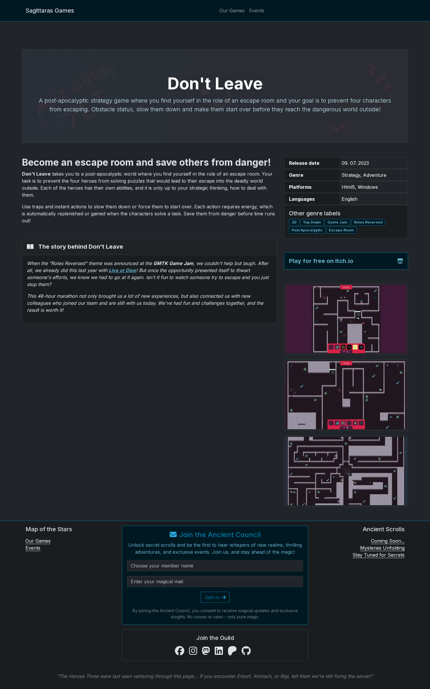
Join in (211, 597)
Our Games (232, 10)
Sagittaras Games (49, 10)
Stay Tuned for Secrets (378, 555)
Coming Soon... (388, 541)
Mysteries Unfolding (382, 548)
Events (256, 10)
